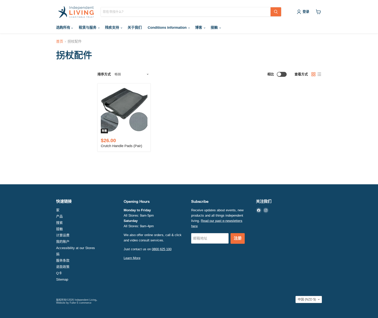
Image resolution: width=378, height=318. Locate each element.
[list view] (319, 74)
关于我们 (135, 28)
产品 (59, 216)
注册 (238, 238)
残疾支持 (112, 28)
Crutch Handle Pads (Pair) (121, 146)
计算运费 (62, 235)
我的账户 (62, 242)
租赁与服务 (88, 28)
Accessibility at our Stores (75, 248)
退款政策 (62, 267)
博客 (199, 28)
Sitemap (62, 279)
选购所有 (63, 28)
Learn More (132, 258)
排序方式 (104, 74)
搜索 (59, 223)
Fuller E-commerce (80, 302)
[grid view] (313, 74)
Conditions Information (168, 28)
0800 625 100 (161, 249)
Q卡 (59, 273)
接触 (215, 28)
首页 (59, 42)
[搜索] (276, 11)
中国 (307, 299)
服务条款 (62, 260)
